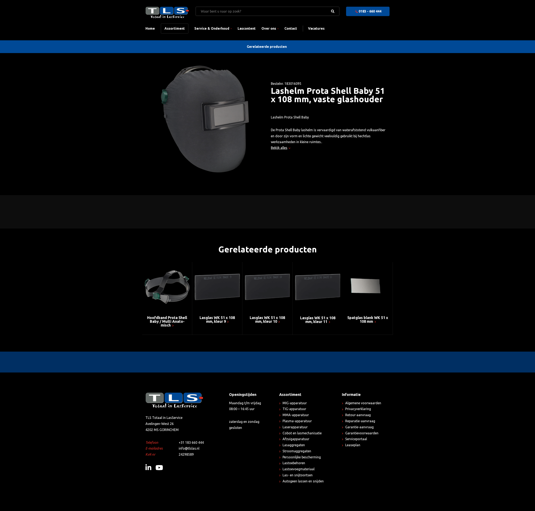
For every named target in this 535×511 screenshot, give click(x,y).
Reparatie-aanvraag (360, 421)
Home (150, 28)
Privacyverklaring (358, 409)
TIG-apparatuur (294, 409)
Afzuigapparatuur (296, 439)
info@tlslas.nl (189, 448)
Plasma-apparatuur (297, 421)
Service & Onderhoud (211, 28)
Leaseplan (352, 445)
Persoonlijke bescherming (302, 457)
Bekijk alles (279, 148)
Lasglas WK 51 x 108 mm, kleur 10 (267, 319)
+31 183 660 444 (191, 442)
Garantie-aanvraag (359, 427)
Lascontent (247, 28)
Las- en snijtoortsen (298, 475)
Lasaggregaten (294, 445)
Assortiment (174, 28)
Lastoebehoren (294, 463)
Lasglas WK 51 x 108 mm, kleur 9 (217, 319)
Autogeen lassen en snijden (303, 481)
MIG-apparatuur (295, 403)
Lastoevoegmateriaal (299, 469)
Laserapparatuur (295, 427)
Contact (290, 28)
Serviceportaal (356, 439)
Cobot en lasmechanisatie (302, 433)
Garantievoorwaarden (361, 433)
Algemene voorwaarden (363, 403)
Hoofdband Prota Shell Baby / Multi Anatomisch (167, 321)
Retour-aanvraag (358, 415)
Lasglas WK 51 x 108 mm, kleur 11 (317, 320)
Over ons (268, 28)
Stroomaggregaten (297, 451)
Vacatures (316, 28)
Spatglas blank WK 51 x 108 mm (367, 319)
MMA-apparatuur (296, 415)
